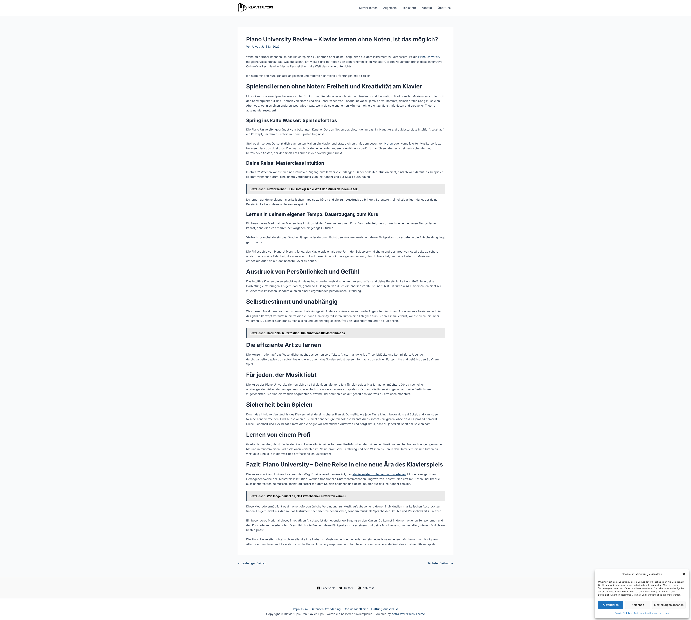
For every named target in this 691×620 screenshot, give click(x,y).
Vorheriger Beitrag (252, 563)
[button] (684, 574)
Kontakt (427, 8)
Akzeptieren (611, 605)
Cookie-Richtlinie (623, 613)
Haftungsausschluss (384, 609)
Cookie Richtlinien (356, 609)
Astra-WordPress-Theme (408, 614)
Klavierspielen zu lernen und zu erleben (379, 474)
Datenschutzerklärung (645, 613)
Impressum (663, 613)
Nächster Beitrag (440, 563)
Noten (388, 143)
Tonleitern (409, 8)
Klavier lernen (368, 8)
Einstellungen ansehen (669, 605)
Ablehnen (638, 605)
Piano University (429, 57)
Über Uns (444, 8)
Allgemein (390, 8)
